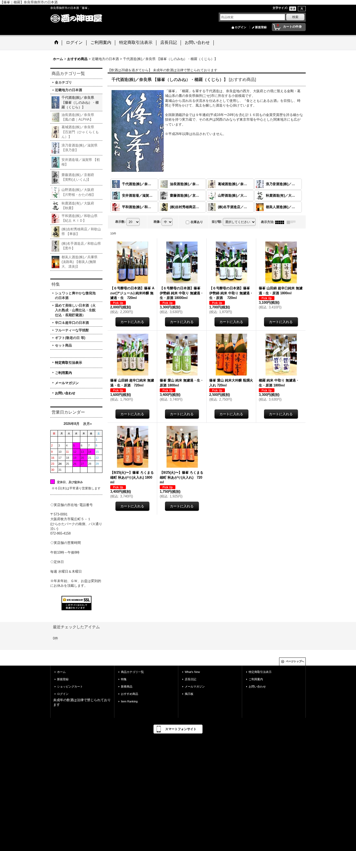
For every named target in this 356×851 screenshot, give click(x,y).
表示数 (120, 222)
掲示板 (189, 693)
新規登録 (261, 27)
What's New (192, 671)
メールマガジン (67, 383)
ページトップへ (295, 661)
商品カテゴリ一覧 (132, 671)
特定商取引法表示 (68, 363)
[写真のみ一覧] (281, 222)
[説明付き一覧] (292, 222)
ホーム (61, 671)
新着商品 (126, 686)
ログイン (240, 27)
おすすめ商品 (129, 693)
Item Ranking (129, 701)
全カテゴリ (63, 82)
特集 (124, 679)
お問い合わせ (65, 393)
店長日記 (190, 679)
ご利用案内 (63, 373)
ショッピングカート (70, 686)
